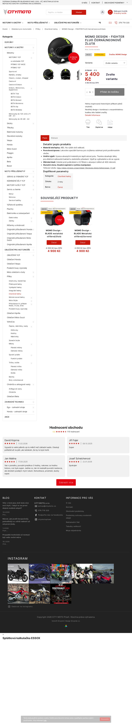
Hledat (79, 12)
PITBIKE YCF (15, 68)
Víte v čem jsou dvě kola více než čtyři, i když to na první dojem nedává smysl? (16, 505)
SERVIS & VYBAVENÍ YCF (17, 176)
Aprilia (9, 157)
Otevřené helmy (15, 294)
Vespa (9, 140)
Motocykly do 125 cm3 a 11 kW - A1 (20, 115)
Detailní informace (92, 115)
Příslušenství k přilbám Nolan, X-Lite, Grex (18, 305)
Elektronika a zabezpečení (18, 213)
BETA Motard (16, 100)
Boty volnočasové (16, 380)
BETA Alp (14, 107)
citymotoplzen (44, 519)
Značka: (118, 54)
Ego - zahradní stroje (16, 407)
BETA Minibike (16, 110)
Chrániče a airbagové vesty (19, 384)
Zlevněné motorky (14, 136)
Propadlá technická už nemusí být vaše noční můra (16, 536)
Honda (10, 144)
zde (45, 720)
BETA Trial (15, 94)
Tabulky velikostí (73, 526)
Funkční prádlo (16, 359)
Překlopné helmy (15, 284)
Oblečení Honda (14, 259)
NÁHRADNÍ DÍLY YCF (16, 181)
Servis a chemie (13, 189)
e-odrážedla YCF (17, 61)
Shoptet (61, 621)
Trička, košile (14, 363)
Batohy (11, 377)
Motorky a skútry (14, 47)
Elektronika (13, 218)
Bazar (9, 166)
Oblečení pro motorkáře (17, 250)
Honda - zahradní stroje (17, 411)
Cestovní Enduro (15, 85)
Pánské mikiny (16, 348)
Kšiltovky (14, 330)
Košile (13, 373)
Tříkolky (10, 127)
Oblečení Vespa (13, 264)
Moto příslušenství (15, 171)
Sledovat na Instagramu (22, 606)
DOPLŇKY (9, 42)
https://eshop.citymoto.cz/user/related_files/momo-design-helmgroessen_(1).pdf (86, 168)
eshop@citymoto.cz (47, 506)
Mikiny (11, 344)
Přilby (9, 276)
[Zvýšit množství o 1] (93, 92)
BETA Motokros (17, 103)
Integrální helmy (15, 291)
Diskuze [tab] (54, 138)
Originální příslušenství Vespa (19, 234)
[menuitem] (14, 22)
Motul (11, 194)
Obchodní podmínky (114, 3)
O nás (84, 3)
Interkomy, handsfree (17, 281)
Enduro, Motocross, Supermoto (17, 89)
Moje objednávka (73, 530)
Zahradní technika (14, 402)
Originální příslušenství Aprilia (19, 244)
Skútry (10, 123)
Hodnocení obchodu (66, 427)
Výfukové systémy (15, 205)
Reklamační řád (73, 522)
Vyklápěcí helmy (15, 287)
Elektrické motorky (15, 132)
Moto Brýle (13, 300)
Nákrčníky (15, 337)
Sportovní (13, 72)
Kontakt (96, 3)
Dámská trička (16, 370)
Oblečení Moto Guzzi (16, 317)
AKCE (7, 417)
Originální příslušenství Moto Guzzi (19, 239)
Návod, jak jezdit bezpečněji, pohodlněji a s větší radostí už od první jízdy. (16, 521)
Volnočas (11, 322)
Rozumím (105, 719)
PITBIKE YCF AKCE (18, 64)
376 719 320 (43, 510)
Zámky (11, 221)
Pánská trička (16, 366)
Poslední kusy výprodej (17, 268)
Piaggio (10, 153)
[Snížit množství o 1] (87, 92)
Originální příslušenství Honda (19, 229)
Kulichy (13, 333)
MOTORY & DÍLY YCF (16, 185)
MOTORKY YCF (15, 57)
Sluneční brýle (14, 340)
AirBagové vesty (15, 389)
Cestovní (12, 81)
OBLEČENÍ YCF (13, 255)
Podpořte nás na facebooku (50, 515)
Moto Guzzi (12, 149)
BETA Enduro (16, 97)
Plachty (10, 209)
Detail (54, 242)
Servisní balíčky (15, 200)
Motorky (10, 53)
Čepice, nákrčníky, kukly (18, 326)
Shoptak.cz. (75, 621)
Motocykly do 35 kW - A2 (19, 119)
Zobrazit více (66, 482)
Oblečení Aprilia (13, 313)
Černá (60, 187)
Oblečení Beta (13, 396)
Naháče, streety (15, 75)
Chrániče (12, 392)
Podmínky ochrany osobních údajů (79, 516)
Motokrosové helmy (17, 297)
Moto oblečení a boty (16, 272)
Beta (9, 161)
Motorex (12, 197)
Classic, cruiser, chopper (18, 78)
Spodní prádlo (14, 355)
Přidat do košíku (109, 92)
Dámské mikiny (17, 351)
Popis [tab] (45, 138)
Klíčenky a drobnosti (15, 225)
